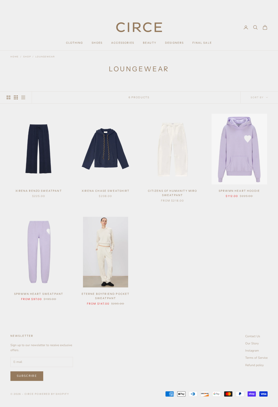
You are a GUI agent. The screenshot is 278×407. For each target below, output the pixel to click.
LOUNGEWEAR (45, 56)
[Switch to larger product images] (8, 97)
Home (14, 56)
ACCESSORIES (122, 42)
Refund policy (254, 365)
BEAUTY (149, 42)
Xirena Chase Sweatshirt (105, 190)
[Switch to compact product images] (23, 97)
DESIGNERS (174, 42)
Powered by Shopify (52, 393)
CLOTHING (74, 42)
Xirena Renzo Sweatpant (38, 190)
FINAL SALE (202, 42)
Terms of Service (256, 358)
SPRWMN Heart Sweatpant (38, 293)
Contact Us (252, 336)
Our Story (252, 343)
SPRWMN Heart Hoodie (239, 190)
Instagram (252, 351)
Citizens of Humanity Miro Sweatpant (172, 193)
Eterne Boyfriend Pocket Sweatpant (106, 296)
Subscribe (27, 376)
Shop (27, 56)
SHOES (97, 42)
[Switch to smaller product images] (16, 97)
